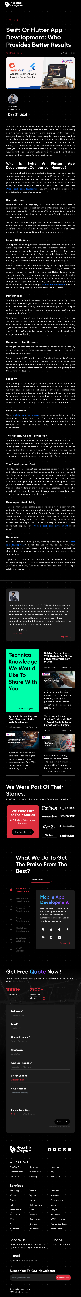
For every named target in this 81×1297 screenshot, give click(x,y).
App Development (14, 53)
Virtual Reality (57, 1229)
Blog (16, 20)
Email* (14, 1024)
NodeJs (33, 1214)
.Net (32, 1210)
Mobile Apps (15, 1191)
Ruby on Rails (36, 1205)
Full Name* (17, 1011)
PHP (11, 1224)
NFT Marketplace (58, 1219)
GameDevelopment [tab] (23, 919)
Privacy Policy (57, 1176)
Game (53, 1205)
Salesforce (35, 1229)
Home (8, 20)
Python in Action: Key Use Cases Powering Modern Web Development (23, 719)
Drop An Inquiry (20, 832)
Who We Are (15, 1167)
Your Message (18, 1088)
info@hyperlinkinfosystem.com (24, 1260)
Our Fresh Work (16, 1172)
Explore (64, 636)
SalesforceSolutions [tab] (21, 939)
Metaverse (55, 1214)
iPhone (13, 1200)
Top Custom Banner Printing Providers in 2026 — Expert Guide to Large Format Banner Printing (58, 720)
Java (32, 1200)
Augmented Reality (59, 1224)
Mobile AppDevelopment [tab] (23, 890)
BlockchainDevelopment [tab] (23, 929)
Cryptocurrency (57, 1200)
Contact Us (15, 1176)
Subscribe (61, 1278)
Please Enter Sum (20, 1110)
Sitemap (34, 1176)
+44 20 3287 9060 (61, 1244)
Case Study (35, 1172)
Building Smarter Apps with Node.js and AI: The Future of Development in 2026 (58, 657)
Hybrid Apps (15, 1214)
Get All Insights (26, 708)
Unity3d (54, 1210)
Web (12, 1219)
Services (34, 1167)
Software (55, 1191)
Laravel (33, 1191)
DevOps (33, 1224)
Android (13, 1195)
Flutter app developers (53, 284)
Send (59, 1122)
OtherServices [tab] (20, 949)
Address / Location (21, 1062)
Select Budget (19, 1075)
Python (33, 1195)
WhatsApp (17, 1049)
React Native (15, 1210)
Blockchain (55, 1195)
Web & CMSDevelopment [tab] (23, 900)
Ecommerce (35, 1219)
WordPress (14, 1229)
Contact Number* (20, 1037)
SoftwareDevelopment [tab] (23, 910)
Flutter (12, 1205)
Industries (55, 1167)
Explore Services (38, 880)
